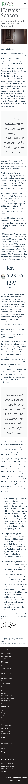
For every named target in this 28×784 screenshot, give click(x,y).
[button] (25, 4)
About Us (4, 650)
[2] (5, 101)
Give (3, 752)
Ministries (5, 662)
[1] (14, 76)
